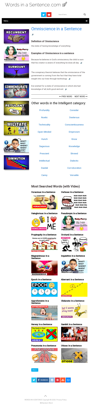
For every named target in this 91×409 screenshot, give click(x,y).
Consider (74, 110)
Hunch (44, 139)
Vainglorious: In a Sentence (44, 213)
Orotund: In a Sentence (72, 234)
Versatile (74, 175)
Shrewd (74, 153)
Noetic (44, 117)
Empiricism (74, 131)
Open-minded (44, 131)
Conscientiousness (74, 124)
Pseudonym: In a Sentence (73, 213)
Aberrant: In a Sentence (72, 279)
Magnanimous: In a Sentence (40, 257)
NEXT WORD (80, 96)
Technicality (44, 124)
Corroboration (74, 168)
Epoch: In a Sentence (41, 279)
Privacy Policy (61, 400)
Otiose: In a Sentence (71, 345)
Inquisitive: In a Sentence (73, 256)
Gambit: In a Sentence (71, 324)
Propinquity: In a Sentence (43, 234)
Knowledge (74, 146)
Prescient (44, 153)
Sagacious (44, 146)
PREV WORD (66, 96)
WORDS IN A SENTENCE (33, 400)
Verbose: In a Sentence (72, 192)
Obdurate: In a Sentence (72, 301)
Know (74, 139)
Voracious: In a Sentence (43, 192)
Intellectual (44, 160)
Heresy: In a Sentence (41, 324)
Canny (44, 175)
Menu (6, 21)
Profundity (44, 110)
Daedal (44, 168)
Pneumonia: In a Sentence (43, 345)
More (34, 370)
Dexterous (74, 117)
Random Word (47, 403)
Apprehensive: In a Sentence (40, 302)
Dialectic (74, 160)
